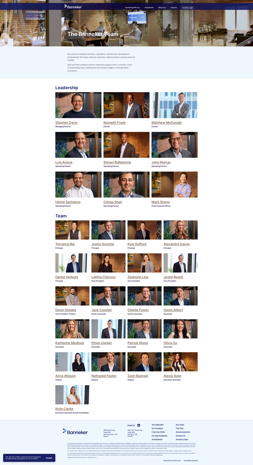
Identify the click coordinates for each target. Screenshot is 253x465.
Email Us (131, 425)
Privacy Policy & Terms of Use (172, 460)
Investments (157, 439)
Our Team (180, 425)
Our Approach (158, 425)
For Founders (157, 428)
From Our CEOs (158, 432)
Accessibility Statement (191, 460)
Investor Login (182, 439)
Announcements (183, 432)
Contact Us (180, 436)
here (161, 455)
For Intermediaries (159, 436)
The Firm (179, 428)
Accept (49, 458)
